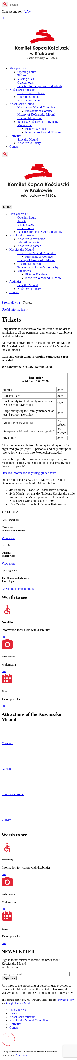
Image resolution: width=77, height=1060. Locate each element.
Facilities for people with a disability (39, 86)
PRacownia (21, 1055)
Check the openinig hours (18, 588)
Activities (15, 136)
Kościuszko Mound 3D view (43, 132)
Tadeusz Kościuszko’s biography (37, 121)
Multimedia (24, 125)
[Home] (42, 45)
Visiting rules (25, 79)
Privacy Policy (66, 999)
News (13, 1013)
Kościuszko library (29, 143)
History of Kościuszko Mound (36, 114)
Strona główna (11, 302)
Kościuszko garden (29, 100)
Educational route (28, 96)
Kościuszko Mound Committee (36, 107)
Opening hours (26, 72)
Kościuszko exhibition (31, 93)
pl (3, 18)
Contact (14, 146)
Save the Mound (27, 139)
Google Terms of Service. (19, 1003)
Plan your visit (18, 68)
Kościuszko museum (22, 89)
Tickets (21, 75)
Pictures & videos (36, 128)
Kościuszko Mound (21, 104)
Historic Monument (29, 118)
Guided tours (25, 82)
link (4, 636)
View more (8, 538)
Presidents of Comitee (39, 111)
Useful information (14, 309)
